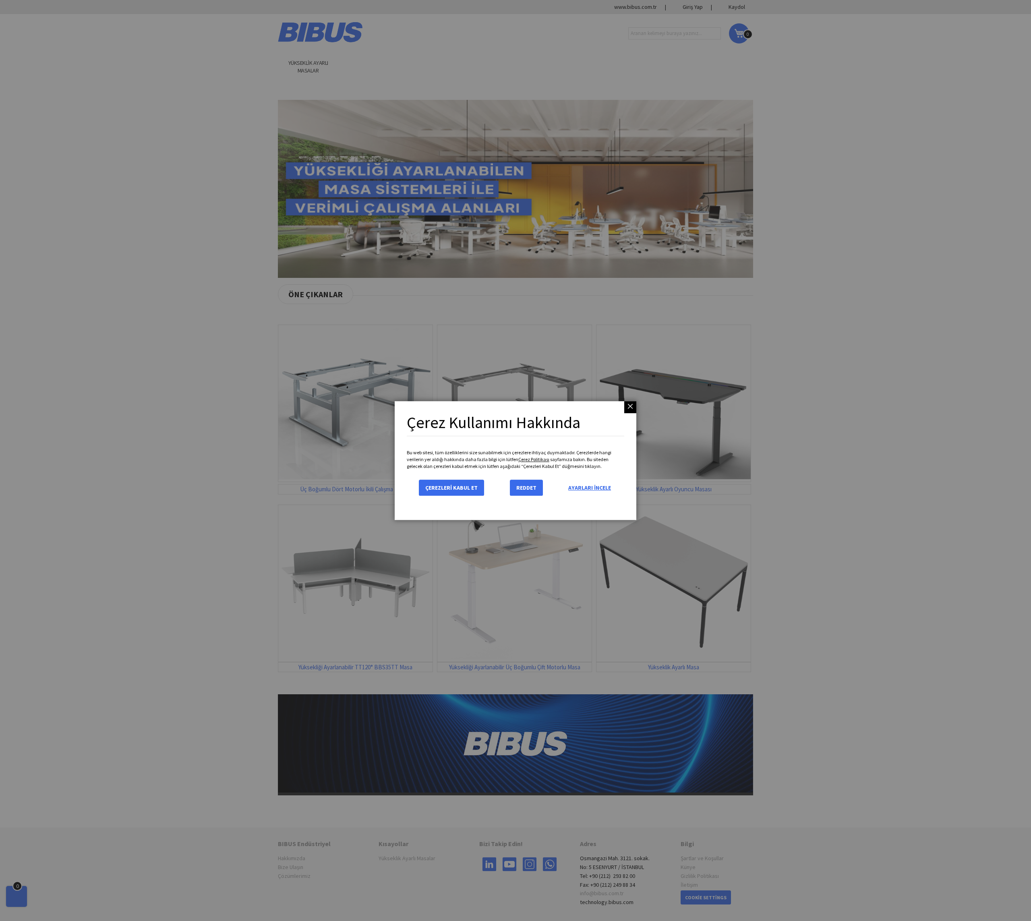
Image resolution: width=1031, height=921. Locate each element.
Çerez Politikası (533, 459)
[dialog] (515, 460)
